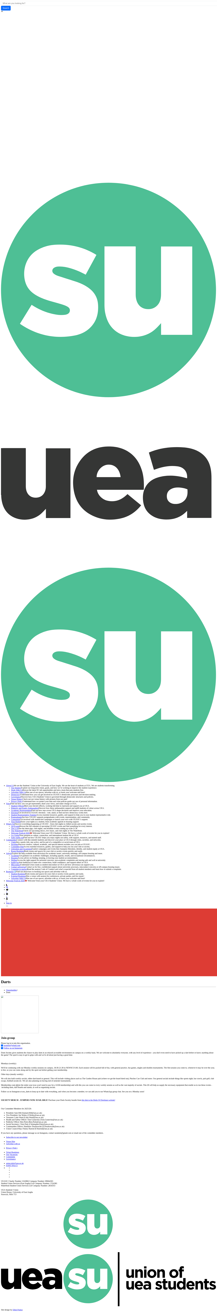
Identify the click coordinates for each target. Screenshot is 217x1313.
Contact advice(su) (18, 867)
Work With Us (16, 790)
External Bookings (18, 876)
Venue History (16, 799)
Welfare (14, 860)
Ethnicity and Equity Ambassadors (24, 808)
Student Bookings (18, 874)
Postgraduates (16, 817)
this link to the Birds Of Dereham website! (98, 1100)
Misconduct (15, 865)
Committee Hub (17, 847)
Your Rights (16, 822)
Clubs (13, 842)
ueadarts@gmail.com (12, 1045)
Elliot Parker (17, 1310)
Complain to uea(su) (19, 869)
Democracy (15, 795)
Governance (16, 797)
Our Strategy (16, 788)
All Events (15, 826)
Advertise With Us (18, 792)
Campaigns (15, 819)
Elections (14, 813)
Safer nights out (17, 838)
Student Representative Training (23, 815)
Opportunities (11, 990)
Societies (14, 844)
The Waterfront (17, 831)
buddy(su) (15, 862)
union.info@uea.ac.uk (15, 1163)
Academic (15, 856)
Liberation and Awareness (21, 849)
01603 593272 (12, 1166)
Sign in (9, 903)
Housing (14, 858)
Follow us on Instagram (13, 1048)
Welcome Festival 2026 (20, 833)
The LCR (15, 828)
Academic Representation (21, 810)
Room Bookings (17, 851)
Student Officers (17, 806)
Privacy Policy (17, 801)
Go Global (15, 835)
